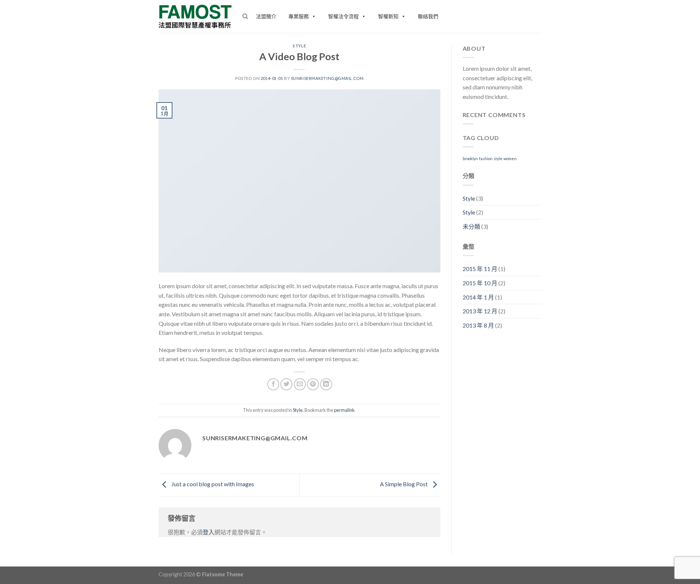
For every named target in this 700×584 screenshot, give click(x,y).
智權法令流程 (343, 16)
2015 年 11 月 (480, 268)
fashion (486, 158)
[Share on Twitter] (286, 384)
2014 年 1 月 (478, 297)
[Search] (245, 16)
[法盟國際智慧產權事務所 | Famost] (195, 16)
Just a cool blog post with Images (212, 484)
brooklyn (470, 158)
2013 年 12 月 (480, 311)
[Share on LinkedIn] (326, 384)
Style (299, 45)
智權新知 (388, 16)
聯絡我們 (428, 16)
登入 (208, 532)
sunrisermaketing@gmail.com (327, 78)
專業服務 (298, 16)
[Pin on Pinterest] (313, 384)
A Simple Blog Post (404, 484)
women (510, 158)
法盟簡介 (266, 16)
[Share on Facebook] (273, 384)
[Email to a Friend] (300, 384)
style (498, 158)
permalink (344, 410)
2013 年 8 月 (478, 325)
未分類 (471, 226)
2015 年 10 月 (480, 282)
